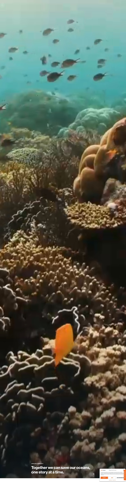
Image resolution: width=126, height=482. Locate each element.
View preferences (120, 477)
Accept (104, 477)
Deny (112, 477)
